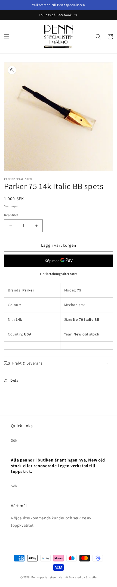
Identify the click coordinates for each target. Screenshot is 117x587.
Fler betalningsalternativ (58, 274)
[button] (7, 37)
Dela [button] (14, 380)
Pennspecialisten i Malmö (49, 577)
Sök (14, 440)
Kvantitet (11, 215)
